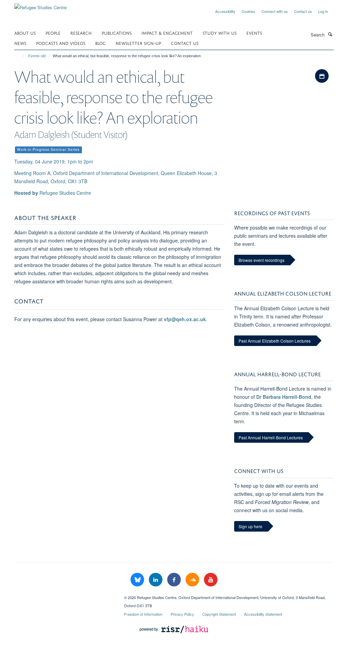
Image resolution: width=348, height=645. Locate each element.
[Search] (330, 34)
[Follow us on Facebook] (174, 580)
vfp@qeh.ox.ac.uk (185, 319)
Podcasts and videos (60, 43)
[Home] (20, 56)
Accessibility (225, 11)
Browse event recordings (261, 260)
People (53, 32)
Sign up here (250, 526)
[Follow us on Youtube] (211, 580)
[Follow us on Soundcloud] (193, 580)
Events (254, 32)
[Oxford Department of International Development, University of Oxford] (64, 595)
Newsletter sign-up (138, 43)
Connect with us (274, 11)
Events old (37, 56)
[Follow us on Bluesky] (137, 580)
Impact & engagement (167, 32)
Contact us (303, 11)
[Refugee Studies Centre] (40, 5)
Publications (117, 32)
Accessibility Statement (263, 614)
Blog (100, 43)
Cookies (248, 11)
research (81, 32)
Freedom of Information (143, 614)
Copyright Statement (219, 614)
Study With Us (220, 32)
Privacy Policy (182, 614)
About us (25, 32)
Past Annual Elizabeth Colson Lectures (275, 341)
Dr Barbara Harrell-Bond (283, 396)
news (20, 43)
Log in (323, 11)
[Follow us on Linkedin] (156, 580)
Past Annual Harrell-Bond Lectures (271, 437)
